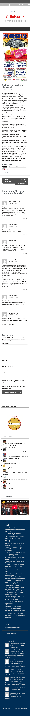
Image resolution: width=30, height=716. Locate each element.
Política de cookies (11, 633)
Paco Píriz (13, 90)
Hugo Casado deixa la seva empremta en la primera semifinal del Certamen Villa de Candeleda (15, 543)
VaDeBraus (15, 16)
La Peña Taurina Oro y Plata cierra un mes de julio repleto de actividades (15, 577)
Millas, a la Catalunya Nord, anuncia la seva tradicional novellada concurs (15, 610)
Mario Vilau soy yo (8, 489)
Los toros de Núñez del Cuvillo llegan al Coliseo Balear (14, 593)
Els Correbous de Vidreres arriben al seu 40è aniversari (15, 473)
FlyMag (23, 708)
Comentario (6, 343)
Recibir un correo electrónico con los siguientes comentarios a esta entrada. (13, 381)
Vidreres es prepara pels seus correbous (14, 443)
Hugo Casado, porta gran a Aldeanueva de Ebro (13, 534)
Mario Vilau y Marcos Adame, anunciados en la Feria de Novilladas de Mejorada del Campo (15, 557)
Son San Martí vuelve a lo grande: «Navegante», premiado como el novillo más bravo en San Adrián (14, 589)
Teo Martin (12, 224)
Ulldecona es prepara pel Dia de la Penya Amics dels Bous (15, 553)
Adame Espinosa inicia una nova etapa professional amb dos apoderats (14, 538)
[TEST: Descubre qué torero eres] (4, 460)
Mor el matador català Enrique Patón (17, 646)
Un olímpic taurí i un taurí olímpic (11, 447)
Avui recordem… (8, 180)
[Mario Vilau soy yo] (4, 486)
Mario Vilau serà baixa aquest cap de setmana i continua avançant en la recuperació (16, 457)
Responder (25, 218)
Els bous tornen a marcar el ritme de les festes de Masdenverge (14, 605)
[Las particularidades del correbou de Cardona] (4, 449)
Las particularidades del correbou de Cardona (15, 452)
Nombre (5, 360)
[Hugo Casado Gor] (4, 481)
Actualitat (5, 172)
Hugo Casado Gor (8, 484)
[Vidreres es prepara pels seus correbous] (4, 441)
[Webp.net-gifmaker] (4, 465)
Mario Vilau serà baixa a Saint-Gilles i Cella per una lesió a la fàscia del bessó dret (15, 548)
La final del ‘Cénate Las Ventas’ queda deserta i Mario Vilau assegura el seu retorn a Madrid (15, 615)
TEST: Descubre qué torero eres (11, 463)
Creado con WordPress (9, 708)
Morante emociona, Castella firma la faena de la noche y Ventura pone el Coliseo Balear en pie (14, 597)
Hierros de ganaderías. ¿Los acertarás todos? (15, 479)
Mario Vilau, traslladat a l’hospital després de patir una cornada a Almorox (14, 566)
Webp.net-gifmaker (8, 468)
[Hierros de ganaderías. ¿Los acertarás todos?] (4, 477)
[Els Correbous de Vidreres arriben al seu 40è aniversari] (4, 470)
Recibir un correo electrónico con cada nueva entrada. (13, 387)
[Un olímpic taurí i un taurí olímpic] (12, 445)
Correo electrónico (8, 366)
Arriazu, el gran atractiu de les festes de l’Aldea (13, 574)
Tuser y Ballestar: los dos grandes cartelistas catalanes (14, 696)
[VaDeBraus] (15, 12)
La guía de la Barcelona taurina (17, 688)
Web (3, 372)
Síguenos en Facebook (9, 406)
